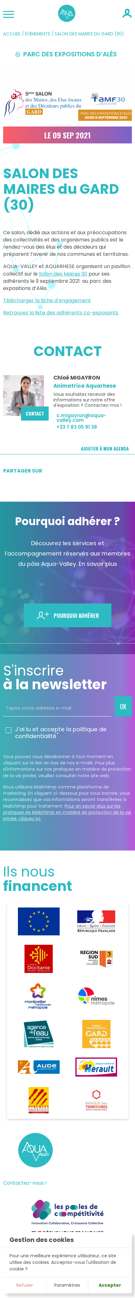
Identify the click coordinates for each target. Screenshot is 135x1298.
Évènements (37, 34)
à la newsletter (55, 677)
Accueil (12, 34)
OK (123, 706)
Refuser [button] (24, 1285)
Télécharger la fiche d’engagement (47, 300)
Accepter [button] (110, 1285)
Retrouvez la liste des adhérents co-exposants (60, 312)
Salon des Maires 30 (63, 273)
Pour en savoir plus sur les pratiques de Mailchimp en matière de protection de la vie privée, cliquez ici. (67, 812)
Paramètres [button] (67, 1285)
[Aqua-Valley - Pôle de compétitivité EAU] (66, 19)
